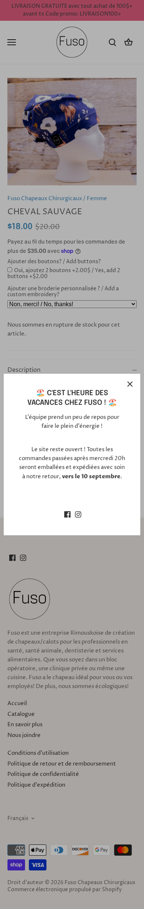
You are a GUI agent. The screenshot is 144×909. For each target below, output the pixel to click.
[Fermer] (130, 384)
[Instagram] (78, 514)
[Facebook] (67, 514)
